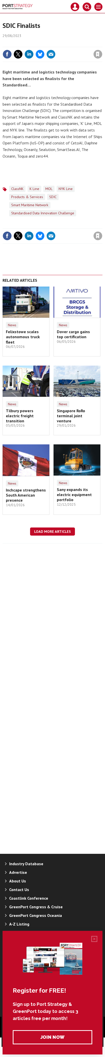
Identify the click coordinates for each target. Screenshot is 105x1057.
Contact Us (19, 889)
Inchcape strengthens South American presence (26, 495)
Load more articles (52, 531)
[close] (101, 43)
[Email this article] (51, 54)
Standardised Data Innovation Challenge (42, 213)
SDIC (53, 197)
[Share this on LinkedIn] (29, 54)
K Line (34, 188)
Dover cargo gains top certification (73, 334)
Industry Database (26, 863)
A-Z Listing (19, 924)
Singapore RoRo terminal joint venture (71, 416)
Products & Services (27, 197)
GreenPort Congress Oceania (35, 915)
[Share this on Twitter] (18, 54)
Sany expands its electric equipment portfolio (74, 494)
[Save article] (97, 54)
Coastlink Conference (28, 898)
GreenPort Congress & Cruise (36, 906)
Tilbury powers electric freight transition (20, 416)
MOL (48, 188)
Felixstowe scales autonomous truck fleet (23, 337)
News (12, 325)
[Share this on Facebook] (7, 54)
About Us (17, 880)
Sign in (37, 43)
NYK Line (66, 188)
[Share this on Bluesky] (40, 54)
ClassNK (17, 188)
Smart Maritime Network (29, 205)
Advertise (18, 872)
